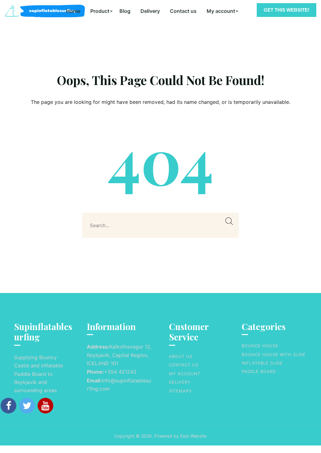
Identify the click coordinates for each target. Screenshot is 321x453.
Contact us (183, 11)
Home (73, 11)
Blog (124, 11)
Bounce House (260, 345)
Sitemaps (180, 390)
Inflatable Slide (262, 362)
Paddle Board (259, 371)
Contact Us (183, 364)
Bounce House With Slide (274, 354)
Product (99, 11)
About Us (180, 356)
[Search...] (229, 221)
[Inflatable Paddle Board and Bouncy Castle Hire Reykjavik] (33, 11)
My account (221, 11)
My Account (184, 373)
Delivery (150, 11)
